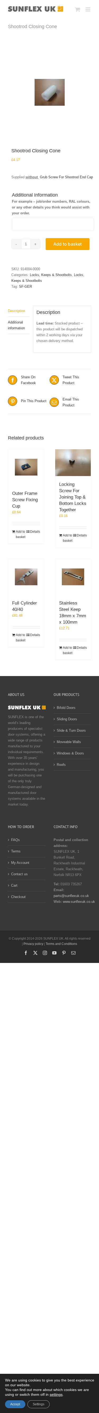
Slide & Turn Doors (71, 730)
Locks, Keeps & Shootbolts (51, 275)
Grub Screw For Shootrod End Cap (66, 177)
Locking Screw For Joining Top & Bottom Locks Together (72, 497)
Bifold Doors (66, 708)
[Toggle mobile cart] (77, 9)
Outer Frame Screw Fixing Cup (25, 500)
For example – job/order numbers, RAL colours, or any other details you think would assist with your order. (51, 207)
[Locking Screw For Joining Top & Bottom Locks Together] (73, 462)
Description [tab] (16, 311)
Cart (14, 885)
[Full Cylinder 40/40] (26, 577)
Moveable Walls (69, 742)
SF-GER (25, 286)
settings (56, 1394)
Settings (38, 1404)
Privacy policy (33, 944)
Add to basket (67, 244)
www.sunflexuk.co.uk (79, 902)
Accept (15, 1404)
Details (35, 532)
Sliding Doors (67, 719)
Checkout (18, 897)
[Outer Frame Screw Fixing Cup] (26, 467)
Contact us (19, 874)
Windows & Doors (70, 753)
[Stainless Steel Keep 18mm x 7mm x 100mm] (73, 577)
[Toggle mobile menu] (88, 9)
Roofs (61, 765)
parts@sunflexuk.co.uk (71, 896)
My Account (20, 863)
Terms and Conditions (61, 944)
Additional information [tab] (16, 325)
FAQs (15, 840)
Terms (16, 851)
